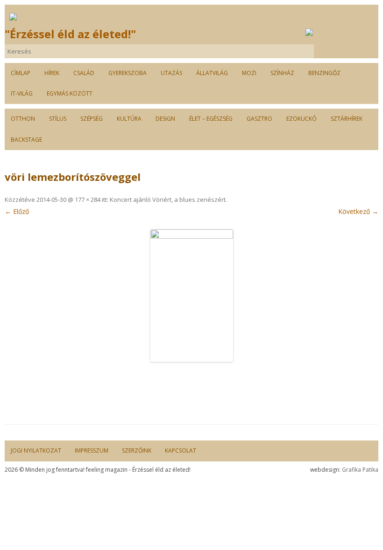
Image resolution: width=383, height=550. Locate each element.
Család (83, 73)
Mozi (249, 73)
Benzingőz (324, 73)
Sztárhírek (346, 119)
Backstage (26, 140)
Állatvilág (212, 73)
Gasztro (259, 119)
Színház (282, 73)
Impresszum (91, 450)
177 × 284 (87, 199)
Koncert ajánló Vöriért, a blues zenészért (168, 199)
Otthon (23, 119)
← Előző (17, 211)
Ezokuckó (301, 119)
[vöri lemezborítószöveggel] (191, 295)
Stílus (57, 119)
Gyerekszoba (127, 73)
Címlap (20, 73)
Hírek (51, 73)
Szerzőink (136, 450)
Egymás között (69, 93)
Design (165, 119)
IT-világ (22, 93)
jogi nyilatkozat (36, 450)
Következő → (358, 211)
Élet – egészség (211, 119)
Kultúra (129, 119)
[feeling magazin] (13, 16)
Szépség (91, 119)
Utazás (171, 73)
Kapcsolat (180, 450)
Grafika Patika (360, 470)
